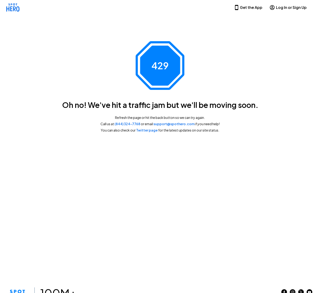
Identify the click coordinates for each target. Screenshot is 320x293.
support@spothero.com (173, 124)
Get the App (251, 7)
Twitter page (147, 130)
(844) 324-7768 (127, 124)
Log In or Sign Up (291, 7)
